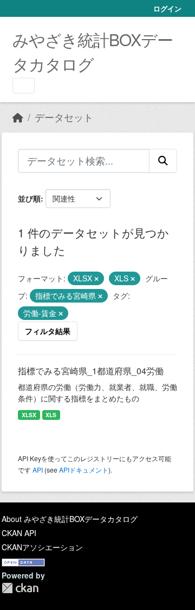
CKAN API (19, 532)
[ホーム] (17, 117)
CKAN (20, 588)
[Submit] (163, 161)
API (37, 469)
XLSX (29, 415)
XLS (51, 415)
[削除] (96, 278)
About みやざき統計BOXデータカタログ (70, 518)
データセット (64, 117)
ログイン (167, 8)
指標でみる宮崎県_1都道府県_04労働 (91, 370)
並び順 (29, 198)
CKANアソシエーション (42, 547)
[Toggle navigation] (23, 85)
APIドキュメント (83, 469)
